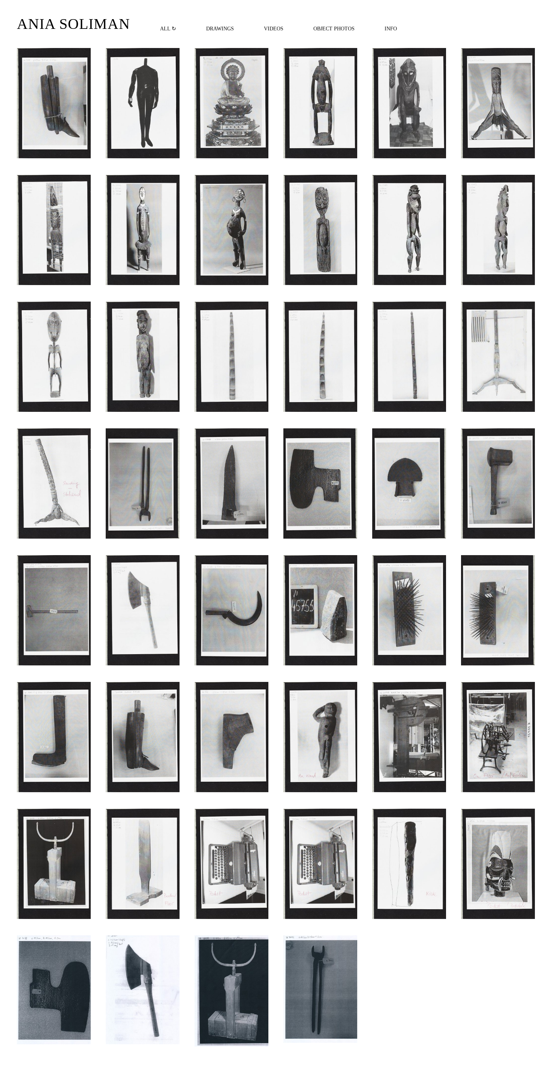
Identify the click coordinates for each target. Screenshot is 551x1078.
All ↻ (168, 29)
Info (391, 29)
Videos (273, 29)
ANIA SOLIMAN (73, 23)
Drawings (220, 29)
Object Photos (334, 29)
